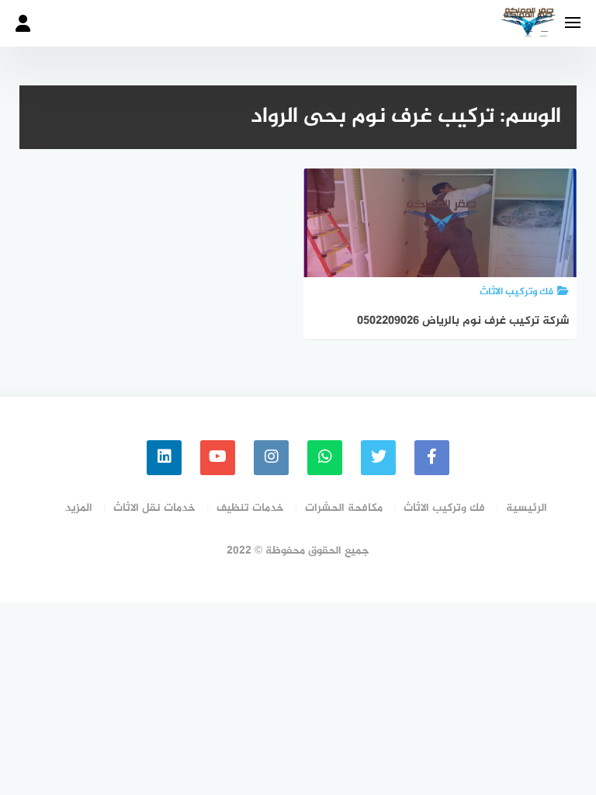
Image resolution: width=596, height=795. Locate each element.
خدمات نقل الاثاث (154, 508)
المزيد (78, 508)
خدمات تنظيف (250, 508)
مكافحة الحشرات (344, 508)
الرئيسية (526, 508)
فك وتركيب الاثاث (444, 508)
